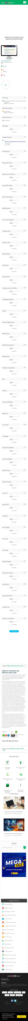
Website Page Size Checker (10, 962)
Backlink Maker (8, 944)
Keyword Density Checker (10, 958)
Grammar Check (8, 918)
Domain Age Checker (9, 947)
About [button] (12, 666)
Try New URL (14, 631)
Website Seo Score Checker (10, 955)
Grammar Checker (17, 992)
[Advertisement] (14, 21)
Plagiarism (10, 992)
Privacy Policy (18, 1003)
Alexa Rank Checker (9, 940)
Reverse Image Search (9, 929)
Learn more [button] (4, 1018)
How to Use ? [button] (13, 749)
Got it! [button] (21, 1016)
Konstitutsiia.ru (6, 60)
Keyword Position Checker (10, 915)
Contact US (8, 1003)
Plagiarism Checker (9, 908)
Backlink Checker (8, 937)
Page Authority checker (9, 933)
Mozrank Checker (8, 969)
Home (7, 1002)
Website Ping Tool (8, 951)
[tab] (14, 666)
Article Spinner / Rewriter (10, 911)
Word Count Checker (9, 965)
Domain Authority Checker (10, 922)
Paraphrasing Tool (8, 904)
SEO (23, 992)
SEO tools (4, 992)
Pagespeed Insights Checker (10, 926)
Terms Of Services (19, 1002)
